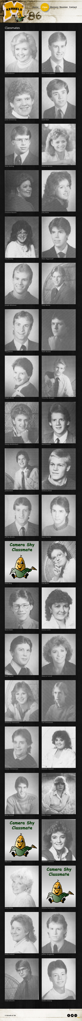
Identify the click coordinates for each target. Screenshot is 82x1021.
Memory (54, 7)
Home (35, 7)
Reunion (64, 7)
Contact (73, 7)
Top (78, 1017)
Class (44, 7)
